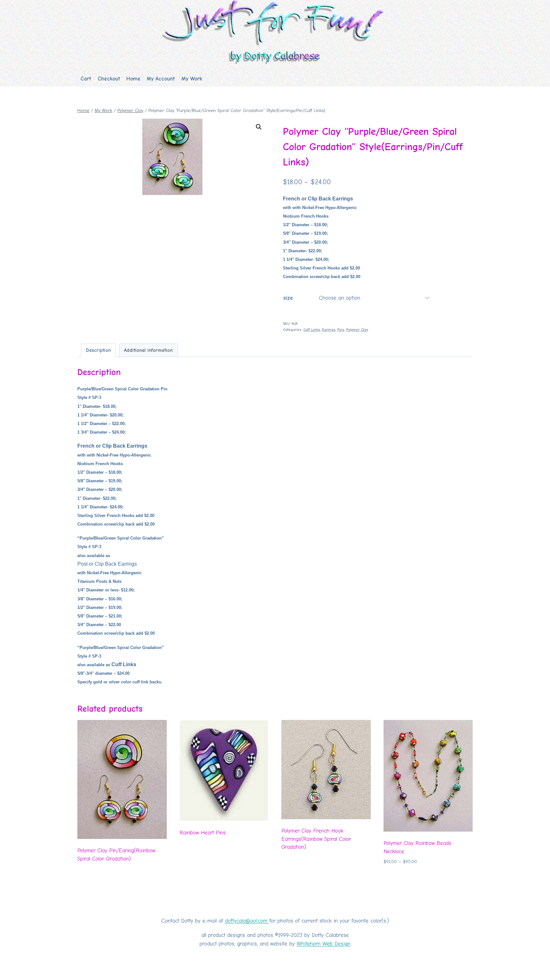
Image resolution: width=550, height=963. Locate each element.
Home (133, 79)
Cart (86, 79)
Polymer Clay (357, 329)
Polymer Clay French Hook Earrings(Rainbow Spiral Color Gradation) (316, 839)
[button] (258, 127)
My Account (161, 79)
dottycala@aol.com (247, 921)
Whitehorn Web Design (323, 944)
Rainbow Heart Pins (203, 833)
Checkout (109, 79)
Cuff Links (311, 329)
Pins (340, 329)
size (288, 298)
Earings (328, 329)
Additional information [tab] (148, 350)
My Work (191, 79)
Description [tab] (98, 350)
